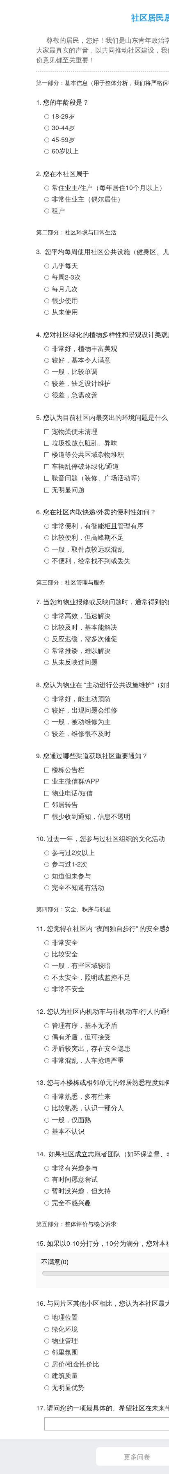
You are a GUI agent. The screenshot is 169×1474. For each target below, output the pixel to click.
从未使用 (65, 311)
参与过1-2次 (69, 864)
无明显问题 (68, 489)
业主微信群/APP (76, 781)
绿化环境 (65, 1329)
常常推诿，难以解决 (81, 650)
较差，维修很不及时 (81, 733)
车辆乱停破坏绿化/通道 (85, 466)
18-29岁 (63, 116)
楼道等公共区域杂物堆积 (88, 454)
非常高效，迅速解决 (81, 615)
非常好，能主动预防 (81, 698)
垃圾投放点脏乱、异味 (84, 442)
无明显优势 (68, 1387)
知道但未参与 (71, 875)
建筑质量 (65, 1375)
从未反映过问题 (75, 662)
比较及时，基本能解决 (84, 627)
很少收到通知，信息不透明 (91, 816)
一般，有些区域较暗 (81, 965)
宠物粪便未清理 (75, 431)
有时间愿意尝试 (75, 1179)
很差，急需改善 (75, 394)
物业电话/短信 (72, 793)
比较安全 (65, 953)
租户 (58, 210)
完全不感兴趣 (71, 1202)
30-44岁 (63, 127)
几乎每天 (65, 265)
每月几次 (65, 288)
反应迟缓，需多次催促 (84, 638)
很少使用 (65, 300)
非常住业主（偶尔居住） (88, 199)
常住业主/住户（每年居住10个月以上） (109, 187)
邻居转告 (65, 804)
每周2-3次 (66, 277)
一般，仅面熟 (71, 1119)
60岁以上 (65, 151)
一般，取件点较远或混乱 (88, 549)
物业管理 (65, 1340)
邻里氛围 (65, 1352)
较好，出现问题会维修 (84, 710)
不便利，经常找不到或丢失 (91, 560)
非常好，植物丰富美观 (84, 348)
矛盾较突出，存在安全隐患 (91, 1048)
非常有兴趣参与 (75, 1167)
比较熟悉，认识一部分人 (88, 1107)
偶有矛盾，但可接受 (81, 1036)
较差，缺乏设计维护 (81, 383)
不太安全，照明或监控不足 (91, 977)
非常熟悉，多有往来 (81, 1096)
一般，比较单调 (75, 371)
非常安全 (65, 942)
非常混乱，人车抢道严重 (88, 1060)
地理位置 (65, 1317)
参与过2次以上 (73, 852)
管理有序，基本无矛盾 (84, 1025)
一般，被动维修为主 (81, 721)
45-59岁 (63, 139)
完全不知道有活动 (78, 887)
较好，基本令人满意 (81, 359)
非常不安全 (68, 988)
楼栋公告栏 (68, 769)
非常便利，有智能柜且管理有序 (98, 525)
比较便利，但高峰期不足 (88, 537)
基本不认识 (68, 1131)
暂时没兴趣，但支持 (81, 1190)
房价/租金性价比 (75, 1364)
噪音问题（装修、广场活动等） (98, 477)
